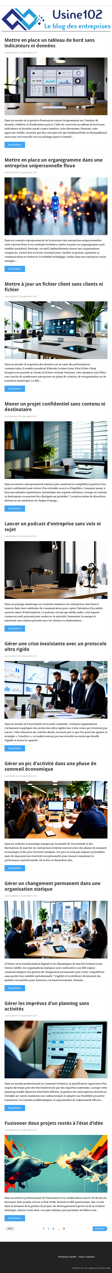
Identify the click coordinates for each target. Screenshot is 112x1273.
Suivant (100, 1228)
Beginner (92, 1268)
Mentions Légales (67, 1256)
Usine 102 (83, 1268)
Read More (14, 144)
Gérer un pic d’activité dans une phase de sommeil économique (50, 766)
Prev (10, 1228)
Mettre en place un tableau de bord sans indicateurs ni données (50, 43)
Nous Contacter (87, 1256)
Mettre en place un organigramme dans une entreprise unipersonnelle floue (54, 162)
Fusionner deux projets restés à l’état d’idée (54, 1123)
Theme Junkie (105, 1268)
